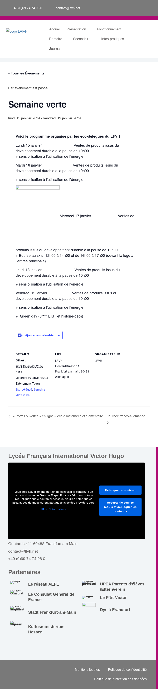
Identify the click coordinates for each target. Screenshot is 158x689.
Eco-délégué (24, 389)
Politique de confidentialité (127, 669)
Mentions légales (87, 669)
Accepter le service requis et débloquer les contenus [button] (120, 507)
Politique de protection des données (120, 679)
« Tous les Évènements (26, 73)
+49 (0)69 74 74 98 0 (26, 558)
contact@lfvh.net (23, 551)
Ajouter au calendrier (40, 335)
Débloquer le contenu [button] (120, 490)
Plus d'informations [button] (53, 509)
